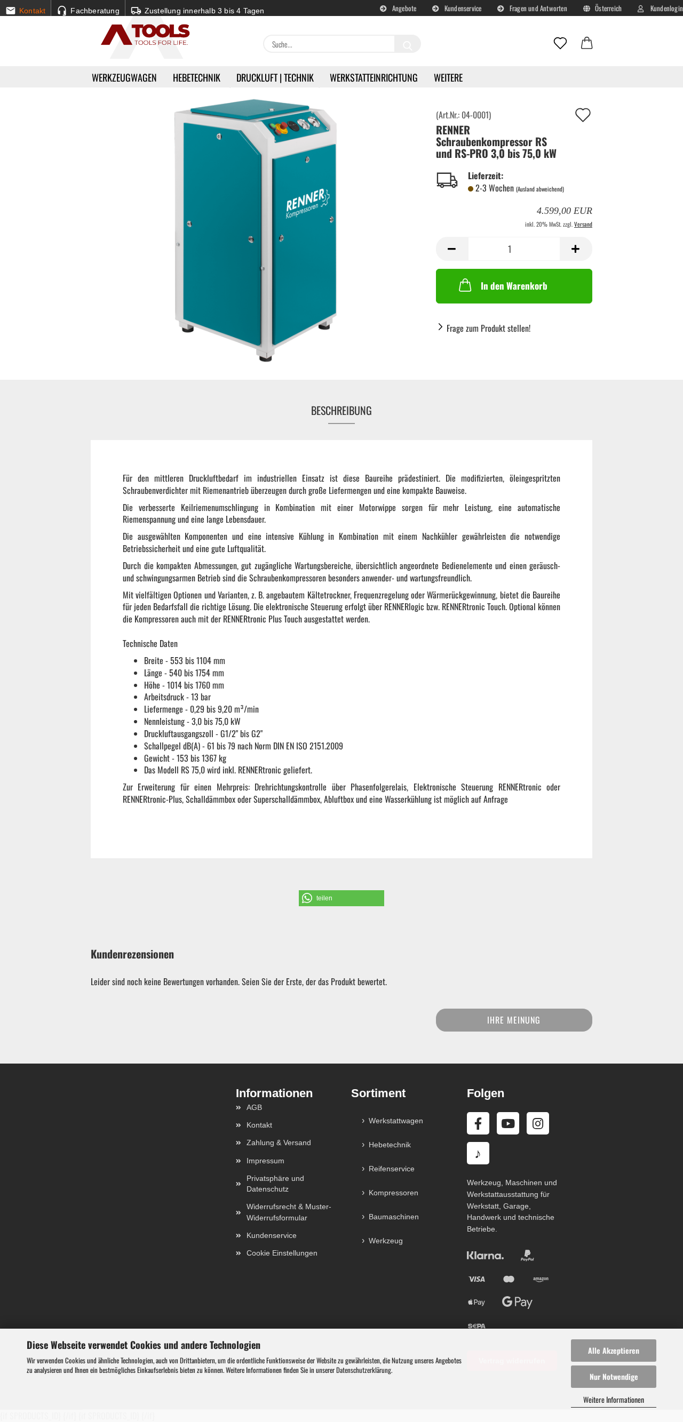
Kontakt (259, 1125)
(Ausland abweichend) (540, 189)
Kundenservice (462, 8)
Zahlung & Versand (279, 1142)
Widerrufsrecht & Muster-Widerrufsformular (289, 1211)
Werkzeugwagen (124, 77)
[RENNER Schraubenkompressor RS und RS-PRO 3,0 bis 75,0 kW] (255, 228)
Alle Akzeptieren (613, 1350)
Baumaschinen (394, 1216)
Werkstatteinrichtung (374, 77)
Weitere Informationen (613, 1399)
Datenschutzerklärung (363, 1369)
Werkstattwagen (396, 1120)
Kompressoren (393, 1192)
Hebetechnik (196, 77)
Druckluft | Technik (275, 77)
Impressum (265, 1160)
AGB (254, 1107)
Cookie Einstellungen (282, 1253)
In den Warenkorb (514, 285)
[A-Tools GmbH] (141, 35)
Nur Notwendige (614, 1376)
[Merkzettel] (560, 43)
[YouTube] (508, 1123)
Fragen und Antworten (537, 8)
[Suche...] (407, 44)
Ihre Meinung (514, 1019)
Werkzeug (386, 1240)
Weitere (448, 77)
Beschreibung (341, 410)
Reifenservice (392, 1168)
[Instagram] (538, 1123)
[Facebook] (478, 1123)
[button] (587, 43)
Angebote (404, 8)
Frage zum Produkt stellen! (488, 328)
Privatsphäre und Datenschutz (275, 1183)
